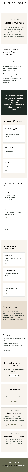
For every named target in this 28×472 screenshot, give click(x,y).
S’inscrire (14, 375)
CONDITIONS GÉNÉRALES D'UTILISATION (18, 467)
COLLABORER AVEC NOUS (12, 468)
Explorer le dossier (14, 401)
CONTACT (19, 468)
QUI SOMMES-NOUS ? (22, 465)
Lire (6, 139)
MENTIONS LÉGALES (6, 467)
